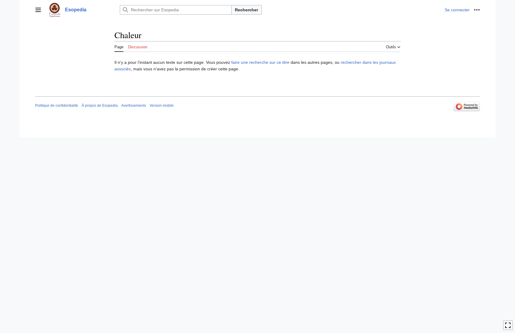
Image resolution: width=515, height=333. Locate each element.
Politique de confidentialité (56, 105)
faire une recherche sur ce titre (260, 62)
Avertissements (133, 105)
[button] (38, 10)
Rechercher (246, 9)
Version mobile (162, 105)
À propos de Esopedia (100, 105)
